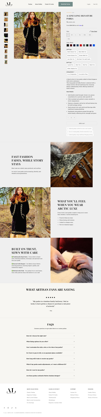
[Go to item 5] (6, 35)
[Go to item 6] (6, 41)
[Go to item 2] (6, 19)
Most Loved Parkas (32, 397)
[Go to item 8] (6, 51)
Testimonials (52, 397)
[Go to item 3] (6, 25)
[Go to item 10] (6, 62)
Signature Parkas (31, 395)
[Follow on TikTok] (12, 408)
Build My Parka (65, 4)
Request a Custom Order (55, 402)
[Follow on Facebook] (4, 408)
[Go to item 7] (6, 46)
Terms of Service (92, 397)
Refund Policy (74, 395)
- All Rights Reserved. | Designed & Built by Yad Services (27, 412)
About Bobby (38, 4)
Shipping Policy (75, 397)
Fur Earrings (30, 402)
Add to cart (82, 123)
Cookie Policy (92, 392)
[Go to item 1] (6, 14)
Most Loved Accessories (33, 400)
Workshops (52, 400)
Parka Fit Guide (49, 4)
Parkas (30, 4)
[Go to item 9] (6, 57)
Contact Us (73, 392)
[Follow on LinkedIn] (16, 408)
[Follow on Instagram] (8, 408)
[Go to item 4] (6, 30)
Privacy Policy (92, 395)
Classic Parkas (31, 392)
